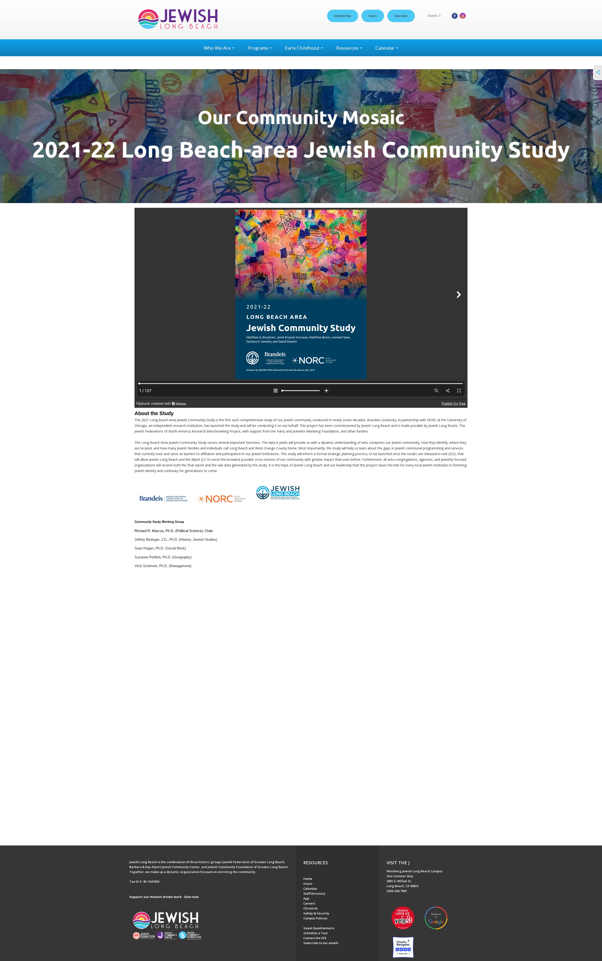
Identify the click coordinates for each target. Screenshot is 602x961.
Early (302, 48)
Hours (373, 16)
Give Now (401, 16)
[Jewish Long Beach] (179, 19)
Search (432, 16)
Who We (217, 48)
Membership (342, 16)
